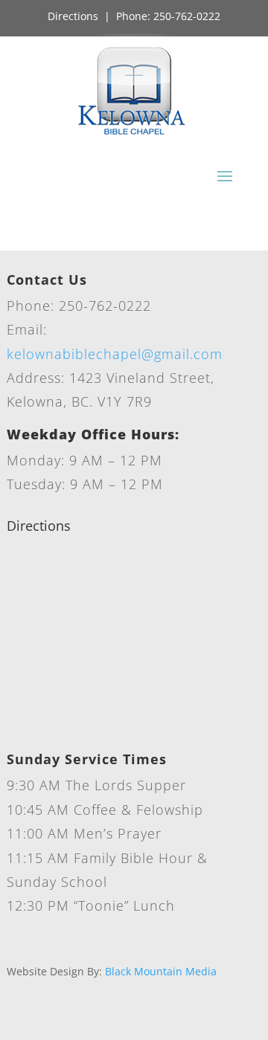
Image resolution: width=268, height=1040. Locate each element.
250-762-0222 (186, 16)
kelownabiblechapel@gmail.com (115, 354)
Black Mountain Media (161, 971)
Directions (73, 16)
